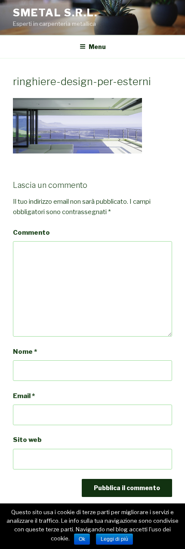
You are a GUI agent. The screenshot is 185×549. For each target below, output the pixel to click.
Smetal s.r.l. (55, 12)
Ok (82, 539)
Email (24, 396)
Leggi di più (114, 539)
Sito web (27, 440)
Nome (25, 352)
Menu (97, 46)
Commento (31, 232)
